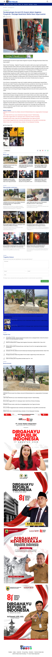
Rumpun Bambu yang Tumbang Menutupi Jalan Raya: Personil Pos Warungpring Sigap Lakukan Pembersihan (26, 347)
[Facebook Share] (38, 151)
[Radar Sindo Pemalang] (12, 1)
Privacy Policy (25, 652)
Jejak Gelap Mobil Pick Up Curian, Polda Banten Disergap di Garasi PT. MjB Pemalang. (21, 114)
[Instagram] (29, 648)
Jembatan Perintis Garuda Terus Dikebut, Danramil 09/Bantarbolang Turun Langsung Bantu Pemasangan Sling (25, 112)
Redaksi (10, 652)
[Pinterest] (26, 648)
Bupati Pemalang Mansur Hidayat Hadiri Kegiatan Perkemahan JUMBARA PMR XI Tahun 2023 (25, 342)
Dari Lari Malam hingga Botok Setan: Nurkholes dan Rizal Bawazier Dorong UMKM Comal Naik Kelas (24, 120)
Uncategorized (6, 10)
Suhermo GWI (8, 16)
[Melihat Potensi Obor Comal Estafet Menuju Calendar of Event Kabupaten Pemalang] (42, 174)
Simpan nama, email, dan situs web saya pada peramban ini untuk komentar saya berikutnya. (23, 278)
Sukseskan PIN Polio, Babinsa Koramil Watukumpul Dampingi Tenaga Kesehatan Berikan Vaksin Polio (27, 350)
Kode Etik (19, 652)
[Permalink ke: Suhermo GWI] (4, 16)
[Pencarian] (47, 1)
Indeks (14, 652)
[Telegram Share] (45, 151)
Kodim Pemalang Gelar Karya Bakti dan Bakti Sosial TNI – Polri (19, 358)
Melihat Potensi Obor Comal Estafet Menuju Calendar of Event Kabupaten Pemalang (21, 122)
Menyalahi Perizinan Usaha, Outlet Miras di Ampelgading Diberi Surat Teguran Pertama (21, 118)
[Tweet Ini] (40, 151)
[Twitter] (24, 648)
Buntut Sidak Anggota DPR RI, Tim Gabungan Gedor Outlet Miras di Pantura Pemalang (21, 116)
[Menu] (5, 1)
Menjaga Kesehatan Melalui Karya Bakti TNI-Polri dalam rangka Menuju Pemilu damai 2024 (25, 354)
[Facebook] (21, 648)
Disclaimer (31, 652)
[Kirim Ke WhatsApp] (48, 151)
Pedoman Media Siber (39, 652)
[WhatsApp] (31, 648)
